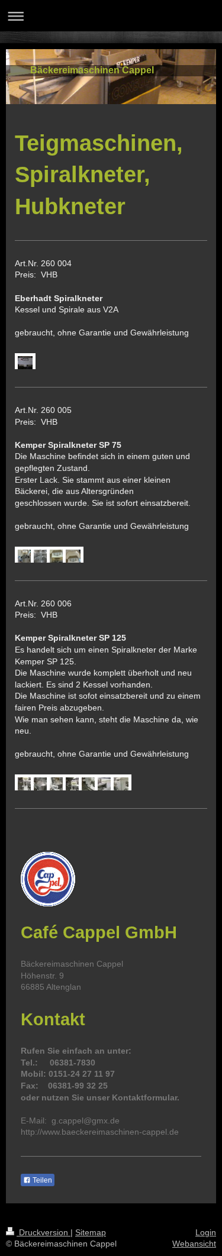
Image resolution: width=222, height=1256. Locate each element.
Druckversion (43, 1232)
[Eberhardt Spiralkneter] (22, 363)
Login (205, 1232)
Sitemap (90, 1232)
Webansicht (194, 1243)
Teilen (41, 1180)
